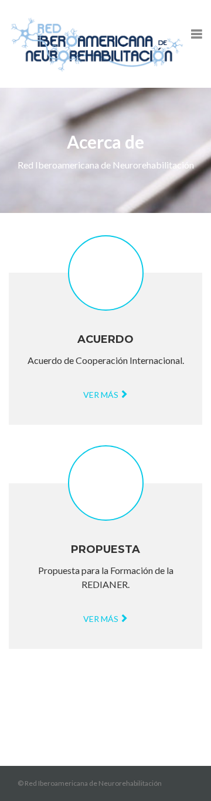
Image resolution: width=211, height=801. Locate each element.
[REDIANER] (97, 44)
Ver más (101, 395)
